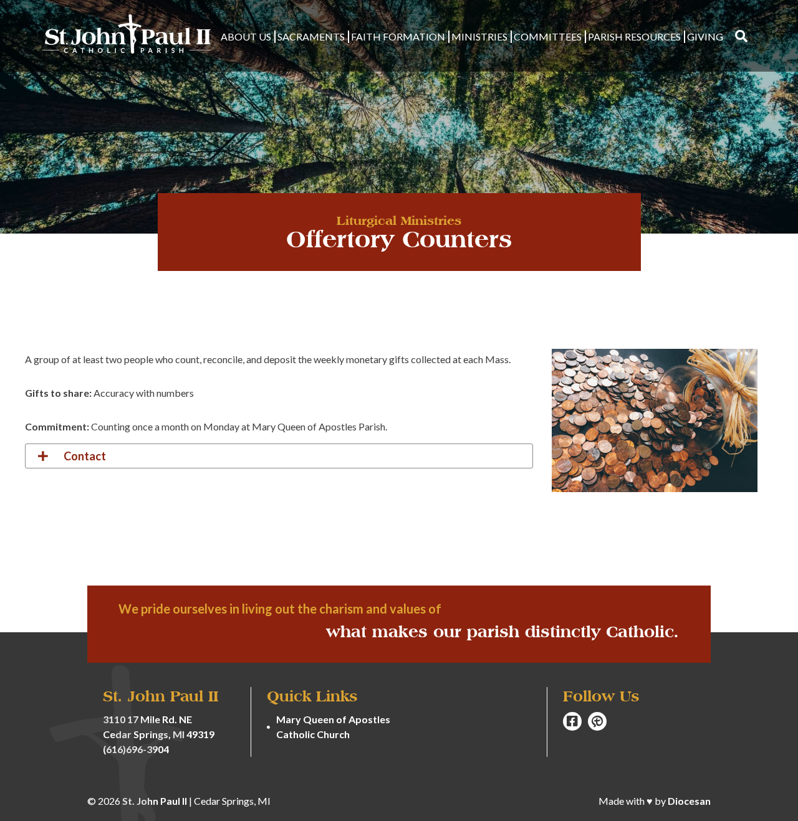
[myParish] (597, 721)
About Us (246, 36)
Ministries (479, 36)
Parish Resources (634, 36)
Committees (548, 36)
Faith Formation (398, 36)
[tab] (279, 456)
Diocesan (689, 801)
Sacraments (311, 36)
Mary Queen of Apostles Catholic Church (333, 726)
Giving (705, 36)
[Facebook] (572, 721)
